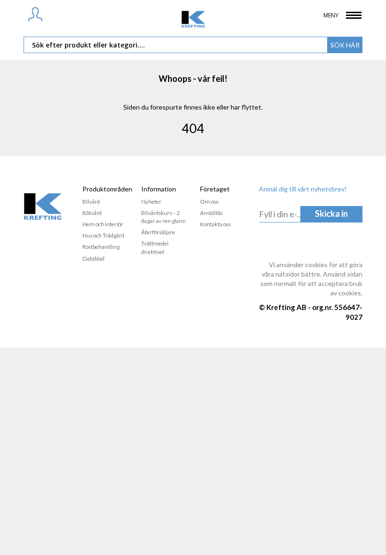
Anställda (211, 212)
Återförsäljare (158, 232)
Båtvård (92, 212)
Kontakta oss (215, 224)
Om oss (209, 201)
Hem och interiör (102, 224)
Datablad (93, 258)
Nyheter (151, 201)
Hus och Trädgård (103, 235)
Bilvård (91, 201)
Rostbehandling (101, 246)
